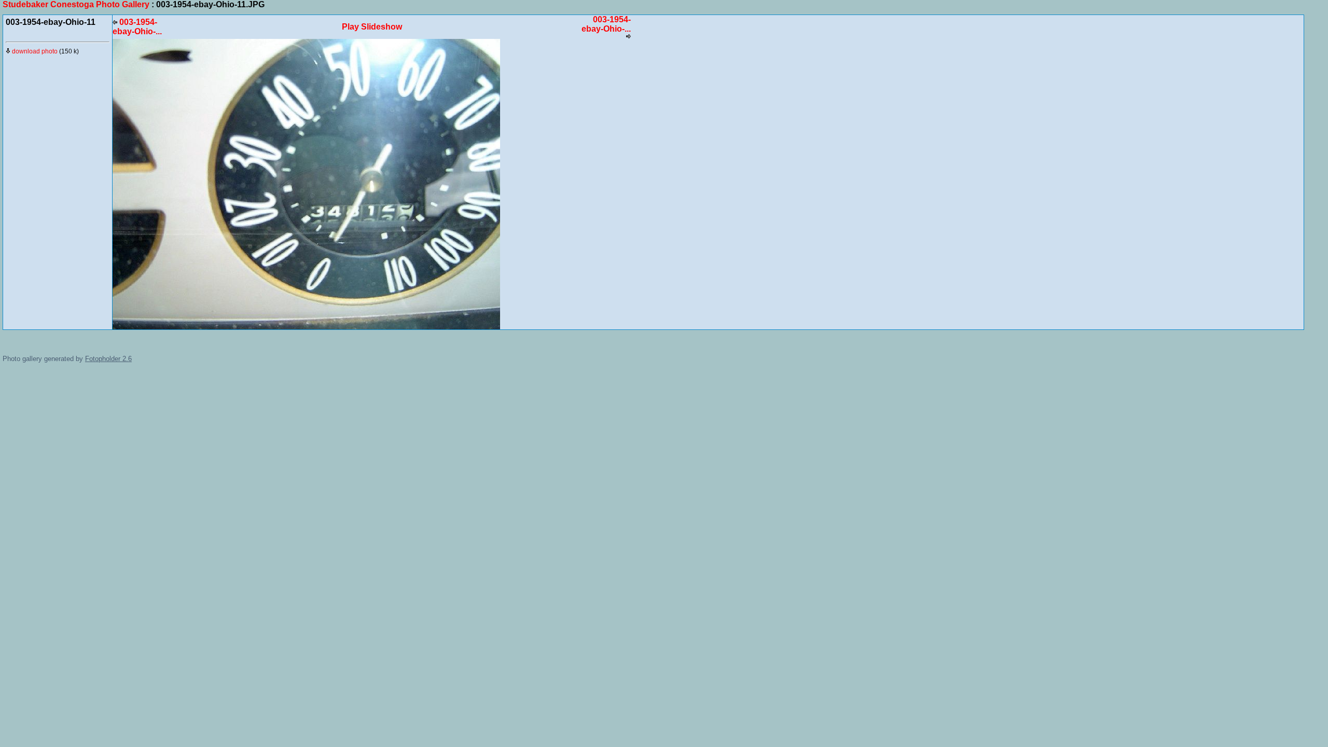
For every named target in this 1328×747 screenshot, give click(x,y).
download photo (34, 51)
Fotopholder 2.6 (108, 359)
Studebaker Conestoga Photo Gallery (76, 4)
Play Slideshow (372, 26)
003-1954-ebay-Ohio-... (137, 27)
